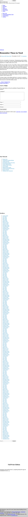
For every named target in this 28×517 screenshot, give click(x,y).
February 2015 (6, 376)
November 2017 (6, 338)
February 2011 (6, 432)
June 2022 (5, 274)
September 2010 (6, 438)
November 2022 (6, 268)
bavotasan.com (14, 515)
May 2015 (5, 373)
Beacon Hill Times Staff (6, 56)
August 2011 (5, 425)
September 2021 (6, 284)
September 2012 (6, 410)
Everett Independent (7, 163)
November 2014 (6, 380)
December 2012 (6, 407)
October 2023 (5, 255)
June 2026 (5, 218)
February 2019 (6, 320)
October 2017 (5, 339)
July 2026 (5, 216)
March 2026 (5, 221)
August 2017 (5, 341)
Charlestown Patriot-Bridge (8, 160)
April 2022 (5, 276)
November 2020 (6, 296)
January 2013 (5, 406)
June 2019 (5, 316)
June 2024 (5, 246)
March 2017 (5, 347)
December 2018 (6, 323)
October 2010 (5, 437)
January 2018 (5, 336)
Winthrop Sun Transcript (8, 170)
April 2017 (5, 346)
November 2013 (6, 394)
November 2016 (6, 352)
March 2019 (5, 319)
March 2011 (5, 431)
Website (1, 107)
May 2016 (5, 359)
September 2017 (6, 340)
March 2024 (5, 249)
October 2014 (5, 381)
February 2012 (6, 418)
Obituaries (5, 8)
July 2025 (5, 230)
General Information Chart (8, 14)
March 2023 (5, 263)
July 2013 (5, 399)
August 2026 (5, 215)
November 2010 (6, 436)
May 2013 (5, 401)
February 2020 (6, 306)
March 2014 (5, 389)
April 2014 (5, 388)
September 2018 (6, 326)
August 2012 (5, 411)
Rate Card (5, 13)
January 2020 (5, 308)
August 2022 (5, 271)
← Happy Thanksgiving (5, 81)
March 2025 (5, 235)
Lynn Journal (5, 166)
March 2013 (5, 403)
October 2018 (5, 325)
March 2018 (5, 333)
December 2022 (6, 267)
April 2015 (5, 374)
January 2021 (5, 294)
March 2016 (5, 361)
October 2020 (5, 297)
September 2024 (6, 242)
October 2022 (5, 269)
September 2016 (6, 354)
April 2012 (5, 416)
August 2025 (5, 229)
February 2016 (6, 362)
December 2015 (6, 365)
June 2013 (5, 400)
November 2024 (6, 240)
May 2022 (5, 275)
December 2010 (6, 435)
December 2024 (6, 239)
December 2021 (6, 281)
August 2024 (5, 243)
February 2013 (6, 404)
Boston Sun (5, 159)
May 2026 (5, 219)
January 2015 (5, 378)
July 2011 (5, 427)
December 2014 (6, 379)
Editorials (5, 6)
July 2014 (5, 385)
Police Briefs (5, 10)
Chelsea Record (6, 161)
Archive (4, 16)
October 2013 (5, 395)
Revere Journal (6, 169)
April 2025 (5, 234)
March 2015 (5, 375)
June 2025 (5, 232)
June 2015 (5, 372)
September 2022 (6, 270)
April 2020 (5, 304)
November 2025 (6, 226)
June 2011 (5, 428)
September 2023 (6, 256)
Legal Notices (5, 15)
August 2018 (5, 327)
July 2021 (5, 287)
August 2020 (5, 299)
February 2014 (6, 390)
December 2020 (6, 295)
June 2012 (5, 414)
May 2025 (5, 233)
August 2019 (5, 313)
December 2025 (6, 225)
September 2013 (6, 396)
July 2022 (5, 273)
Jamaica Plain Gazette (7, 165)
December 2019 (6, 309)
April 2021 (5, 290)
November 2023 (6, 254)
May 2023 (5, 261)
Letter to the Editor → (4, 83)
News (4, 7)
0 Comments (24, 56)
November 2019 (6, 310)
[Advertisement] (14, 34)
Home (4, 5)
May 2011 (5, 429)
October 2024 (5, 241)
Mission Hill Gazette (7, 167)
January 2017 (5, 350)
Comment (2, 91)
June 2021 (5, 288)
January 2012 (5, 420)
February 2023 (6, 264)
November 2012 (6, 408)
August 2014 (5, 383)
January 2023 (5, 266)
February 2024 (6, 250)
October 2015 (5, 367)
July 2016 (5, 357)
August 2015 (5, 369)
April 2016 (5, 360)
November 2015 (6, 366)
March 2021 (5, 291)
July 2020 (5, 301)
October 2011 (5, 423)
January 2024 (5, 252)
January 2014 (5, 392)
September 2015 (6, 368)
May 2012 (5, 415)
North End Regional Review (8, 168)
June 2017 (5, 344)
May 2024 (5, 247)
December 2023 (6, 253)
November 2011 (6, 422)
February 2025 (6, 236)
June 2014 (5, 386)
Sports (4, 11)
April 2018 (5, 332)
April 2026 (5, 220)
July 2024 (5, 244)
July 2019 (5, 315)
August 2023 (5, 257)
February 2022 (6, 278)
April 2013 (5, 402)
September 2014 (6, 382)
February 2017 (6, 348)
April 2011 (5, 430)
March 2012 (5, 417)
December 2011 (6, 421)
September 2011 (6, 424)
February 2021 (6, 292)
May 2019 (5, 317)
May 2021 (5, 289)
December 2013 (6, 393)
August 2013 (5, 397)
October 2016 (5, 353)
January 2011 (5, 434)
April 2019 (5, 318)
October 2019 (5, 311)
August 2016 (5, 355)
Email (1, 104)
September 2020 (6, 298)
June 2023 (5, 260)
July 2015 (5, 371)
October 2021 (5, 283)
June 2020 (5, 302)
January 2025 (5, 237)
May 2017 (5, 345)
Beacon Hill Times (4, 1)
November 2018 (6, 324)
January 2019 (5, 322)
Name (1, 102)
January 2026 (5, 223)
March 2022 (5, 277)
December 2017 (6, 337)
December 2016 (6, 351)
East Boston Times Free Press (9, 162)
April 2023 (5, 262)
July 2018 (5, 329)
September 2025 (6, 228)
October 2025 (5, 227)
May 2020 (5, 303)
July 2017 (5, 343)
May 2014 (5, 387)
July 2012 (5, 413)
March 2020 (5, 305)
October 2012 (5, 409)
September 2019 (6, 312)
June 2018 (5, 330)
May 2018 (5, 331)
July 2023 (5, 259)
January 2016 (5, 364)
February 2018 (6, 334)
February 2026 (6, 222)
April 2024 (5, 248)
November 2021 (6, 282)
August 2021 (5, 285)
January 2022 (5, 280)
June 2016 (5, 358)
